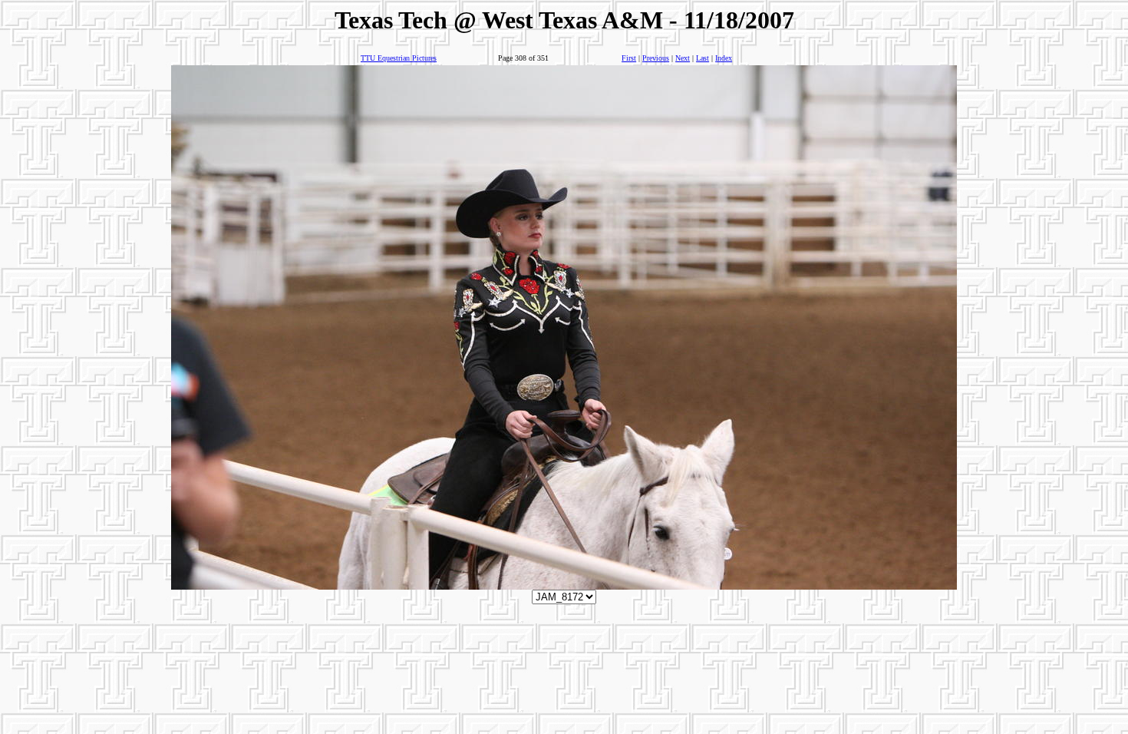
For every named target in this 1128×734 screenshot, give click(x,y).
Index (723, 58)
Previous (655, 58)
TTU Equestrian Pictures (399, 58)
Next (682, 58)
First (629, 58)
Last (702, 58)
